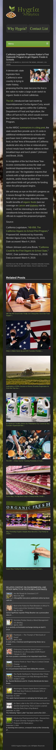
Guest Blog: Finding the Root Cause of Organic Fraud (24, 569)
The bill (9, 101)
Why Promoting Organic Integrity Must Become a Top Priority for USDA (27, 532)
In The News (31, 62)
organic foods (29, 202)
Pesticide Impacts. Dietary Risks (18, 266)
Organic (40, 62)
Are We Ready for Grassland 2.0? (26, 594)
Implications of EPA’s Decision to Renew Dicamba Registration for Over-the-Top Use (27, 387)
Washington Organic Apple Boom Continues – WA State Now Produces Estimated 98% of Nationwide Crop (30, 691)
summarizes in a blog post (32, 127)
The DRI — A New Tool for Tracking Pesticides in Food (25, 461)
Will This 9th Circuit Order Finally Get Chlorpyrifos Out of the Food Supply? (28, 314)
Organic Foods (43, 264)
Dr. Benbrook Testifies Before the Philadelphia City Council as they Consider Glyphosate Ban (28, 424)
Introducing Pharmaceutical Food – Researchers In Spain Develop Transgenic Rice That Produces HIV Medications (31, 720)
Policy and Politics (39, 266)
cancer (22, 205)
